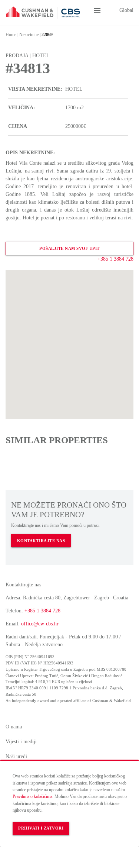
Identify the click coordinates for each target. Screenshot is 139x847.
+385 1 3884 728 (115, 259)
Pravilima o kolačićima (32, 796)
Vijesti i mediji (21, 741)
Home (11, 34)
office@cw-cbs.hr (40, 624)
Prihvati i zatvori (40, 828)
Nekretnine (29, 34)
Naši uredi (16, 756)
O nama (14, 727)
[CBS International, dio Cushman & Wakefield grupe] (43, 10)
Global (125, 10)
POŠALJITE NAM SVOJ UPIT (69, 249)
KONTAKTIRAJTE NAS (41, 541)
